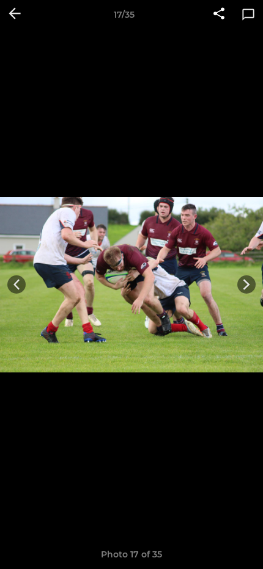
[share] (219, 14)
